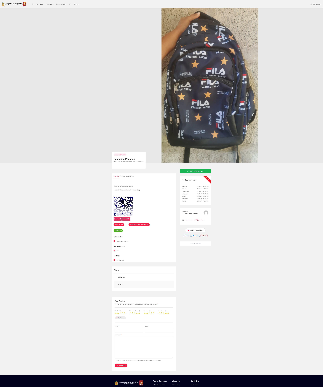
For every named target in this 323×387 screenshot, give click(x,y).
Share (187, 236)
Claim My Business (195, 243)
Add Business (316, 4)
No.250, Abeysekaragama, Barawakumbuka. (129, 162)
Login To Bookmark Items (196, 230)
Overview (116, 176)
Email (147, 326)
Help (70, 4)
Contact (76, 4)
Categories (49, 4)
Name (117, 326)
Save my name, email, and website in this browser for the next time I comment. (139, 360)
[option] (210, 85)
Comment (118, 335)
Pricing (123, 176)
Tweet (196, 236)
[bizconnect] (14, 4)
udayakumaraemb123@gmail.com (140, 224)
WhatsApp (119, 230)
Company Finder (61, 4)
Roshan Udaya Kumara (190, 214)
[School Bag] (117, 277)
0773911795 (119, 224)
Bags (117, 251)
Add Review (130, 176)
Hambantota (120, 260)
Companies (40, 4)
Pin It (204, 236)
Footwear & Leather (120, 155)
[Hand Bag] (117, 284)
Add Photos (121, 318)
